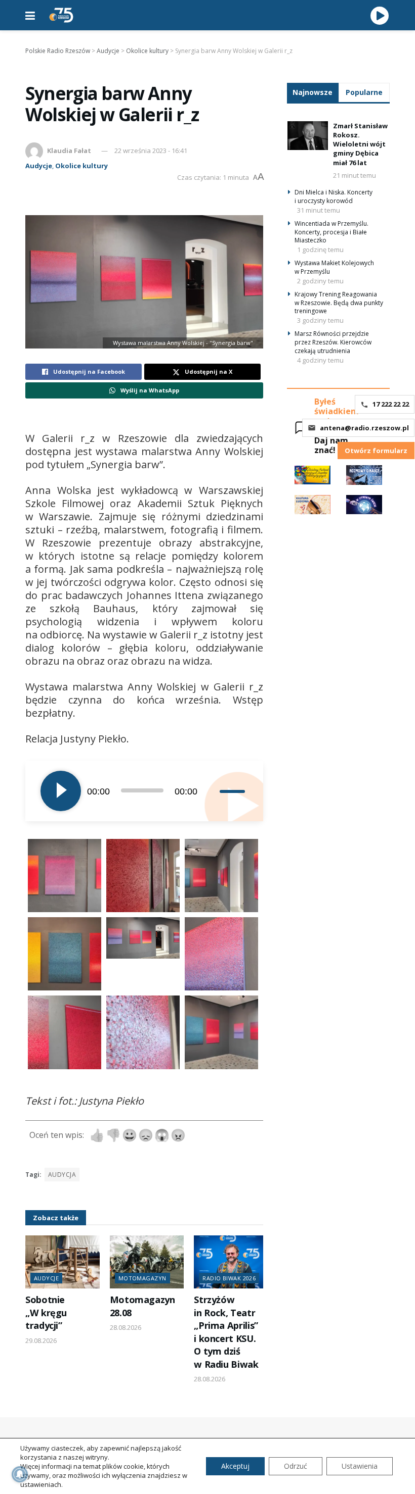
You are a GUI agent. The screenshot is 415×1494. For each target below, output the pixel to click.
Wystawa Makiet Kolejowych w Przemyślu (334, 267)
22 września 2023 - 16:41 (150, 150)
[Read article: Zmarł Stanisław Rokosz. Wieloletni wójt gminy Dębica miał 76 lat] (307, 135)
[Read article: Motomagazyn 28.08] (147, 1261)
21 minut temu (354, 175)
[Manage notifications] (20, 1474)
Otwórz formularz (376, 450)
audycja (62, 1174)
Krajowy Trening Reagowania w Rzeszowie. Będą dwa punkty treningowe (339, 303)
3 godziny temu (320, 320)
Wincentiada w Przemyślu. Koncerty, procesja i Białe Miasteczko (331, 232)
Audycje (38, 165)
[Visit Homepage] (61, 15)
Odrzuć (295, 1466)
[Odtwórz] (60, 791)
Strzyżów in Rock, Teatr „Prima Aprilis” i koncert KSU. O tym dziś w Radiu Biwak (226, 1331)
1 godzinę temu (320, 249)
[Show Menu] (30, 15)
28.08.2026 (125, 1327)
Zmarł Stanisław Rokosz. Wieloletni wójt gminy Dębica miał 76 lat (360, 144)
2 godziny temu (320, 280)
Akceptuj (235, 1466)
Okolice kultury (81, 165)
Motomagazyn (142, 1278)
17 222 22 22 (390, 404)
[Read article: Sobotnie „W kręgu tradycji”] (62, 1261)
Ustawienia (360, 1466)
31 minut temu (318, 210)
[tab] (313, 92)
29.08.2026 (41, 1340)
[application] (144, 791)
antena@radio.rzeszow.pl (364, 427)
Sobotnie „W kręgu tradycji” (46, 1312)
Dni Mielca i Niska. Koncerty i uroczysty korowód (333, 196)
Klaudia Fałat (69, 150)
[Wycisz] (211, 791)
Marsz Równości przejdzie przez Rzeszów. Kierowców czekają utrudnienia (333, 342)
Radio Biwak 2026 (229, 1278)
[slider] (234, 791)
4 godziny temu (320, 360)
